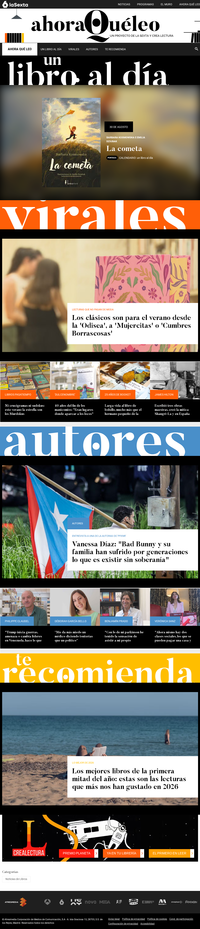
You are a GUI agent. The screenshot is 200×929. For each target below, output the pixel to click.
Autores (92, 49)
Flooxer (191, 902)
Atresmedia (15, 902)
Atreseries (119, 902)
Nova (90, 902)
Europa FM (148, 902)
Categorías (10, 872)
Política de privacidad (133, 919)
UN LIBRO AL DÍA (51, 49)
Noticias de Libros (16, 879)
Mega (105, 902)
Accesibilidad (147, 923)
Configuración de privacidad (123, 923)
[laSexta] (15, 7)
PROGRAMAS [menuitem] (145, 4)
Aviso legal (114, 919)
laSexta (62, 902)
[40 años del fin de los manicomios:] (75, 380)
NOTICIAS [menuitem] (124, 4)
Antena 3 (47, 902)
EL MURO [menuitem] (166, 4)
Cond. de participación (181, 919)
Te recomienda (115, 49)
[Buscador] (196, 48)
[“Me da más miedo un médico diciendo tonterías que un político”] (75, 607)
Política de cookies (157, 919)
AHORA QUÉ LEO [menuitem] (189, 4)
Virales (73, 49)
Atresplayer (177, 902)
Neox (76, 902)
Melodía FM (162, 902)
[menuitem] (51, 49)
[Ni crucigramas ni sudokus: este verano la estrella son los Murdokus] (25, 380)
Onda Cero (133, 902)
